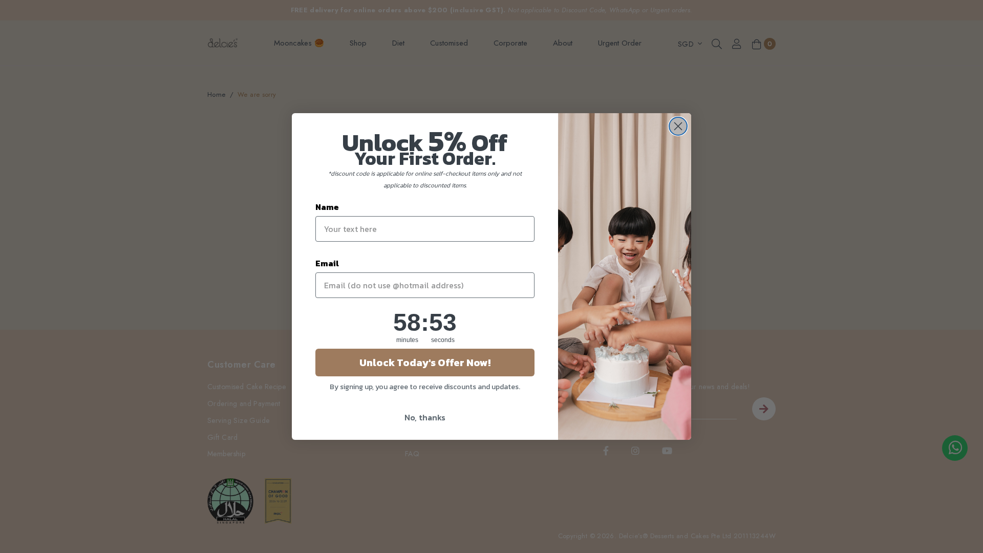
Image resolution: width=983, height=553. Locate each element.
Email (327, 263)
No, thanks (424, 417)
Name (327, 207)
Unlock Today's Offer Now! (424, 362)
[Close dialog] (678, 126)
